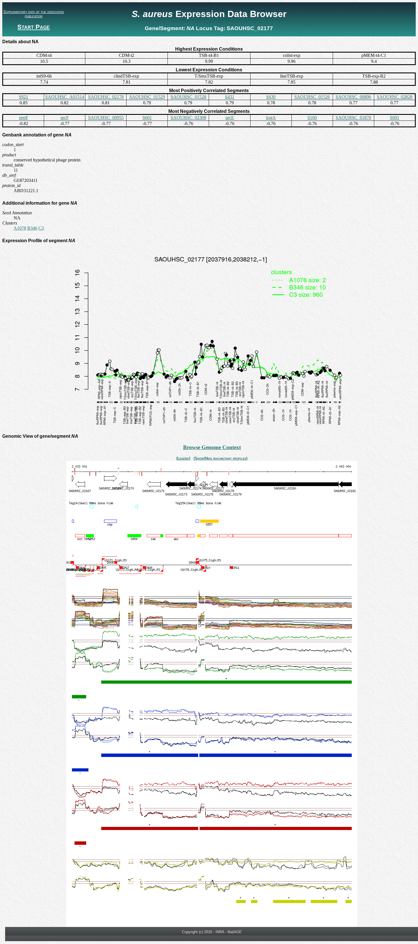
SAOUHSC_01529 (147, 96)
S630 (271, 96)
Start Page (33, 26)
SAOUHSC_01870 (353, 117)
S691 (394, 117)
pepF (23, 117)
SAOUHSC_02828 (394, 96)
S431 (229, 96)
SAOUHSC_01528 (188, 96)
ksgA (271, 117)
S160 (312, 117)
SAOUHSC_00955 (106, 117)
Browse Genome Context (212, 447)
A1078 (20, 228)
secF (65, 117)
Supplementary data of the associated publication (33, 14)
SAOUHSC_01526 (312, 96)
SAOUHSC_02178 (106, 96)
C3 (41, 228)
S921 (23, 96)
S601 (147, 117)
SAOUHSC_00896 (353, 96)
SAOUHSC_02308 (188, 117)
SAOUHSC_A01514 (64, 96)
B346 (32, 228)
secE (229, 117)
